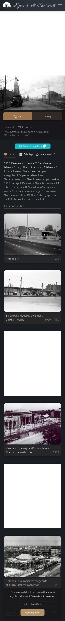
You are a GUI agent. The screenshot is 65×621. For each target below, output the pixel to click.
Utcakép (47, 116)
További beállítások (32, 604)
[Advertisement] (32, 43)
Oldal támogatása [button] (32, 146)
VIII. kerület (23, 127)
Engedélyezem (32, 612)
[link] (28, 5)
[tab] (11, 154)
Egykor (17, 116)
